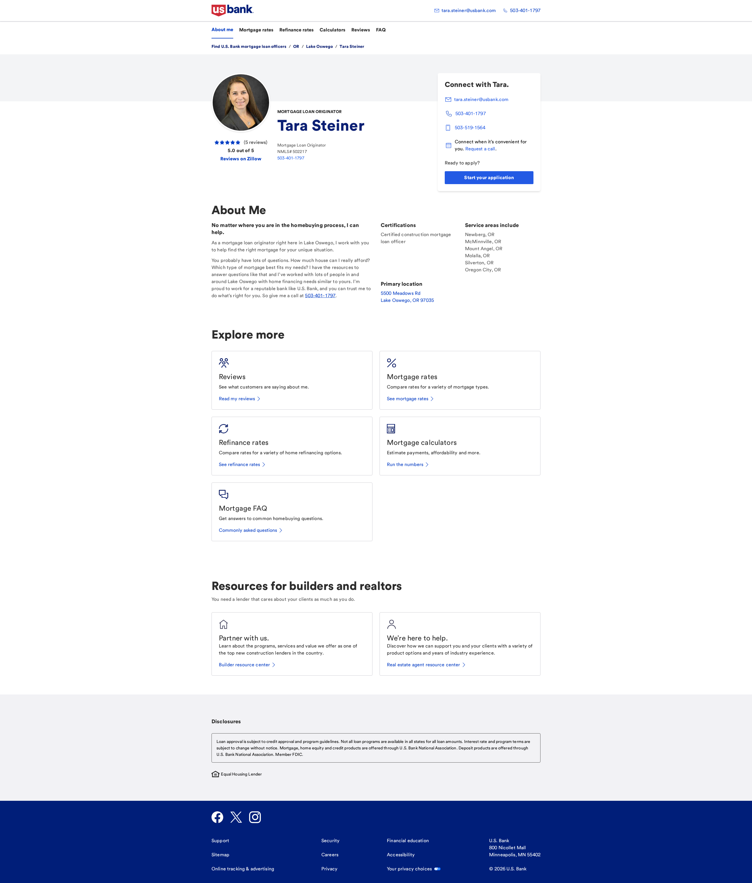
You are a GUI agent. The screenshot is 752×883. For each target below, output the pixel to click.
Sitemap (220, 854)
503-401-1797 (525, 10)
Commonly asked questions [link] (248, 530)
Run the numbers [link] (405, 464)
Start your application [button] (489, 177)
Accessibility (401, 854)
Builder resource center (244, 664)
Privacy (329, 869)
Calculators (332, 30)
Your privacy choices (409, 869)
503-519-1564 (470, 127)
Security (330, 840)
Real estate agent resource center (423, 664)
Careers (329, 854)
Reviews (360, 30)
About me (222, 29)
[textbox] (376, 748)
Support (220, 840)
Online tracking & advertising (243, 869)
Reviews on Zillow (240, 159)
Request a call (480, 149)
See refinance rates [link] (239, 464)
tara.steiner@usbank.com (469, 10)
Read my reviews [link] (237, 398)
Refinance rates (296, 30)
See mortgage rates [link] (407, 398)
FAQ (381, 30)
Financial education (408, 840)
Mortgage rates (256, 30)
